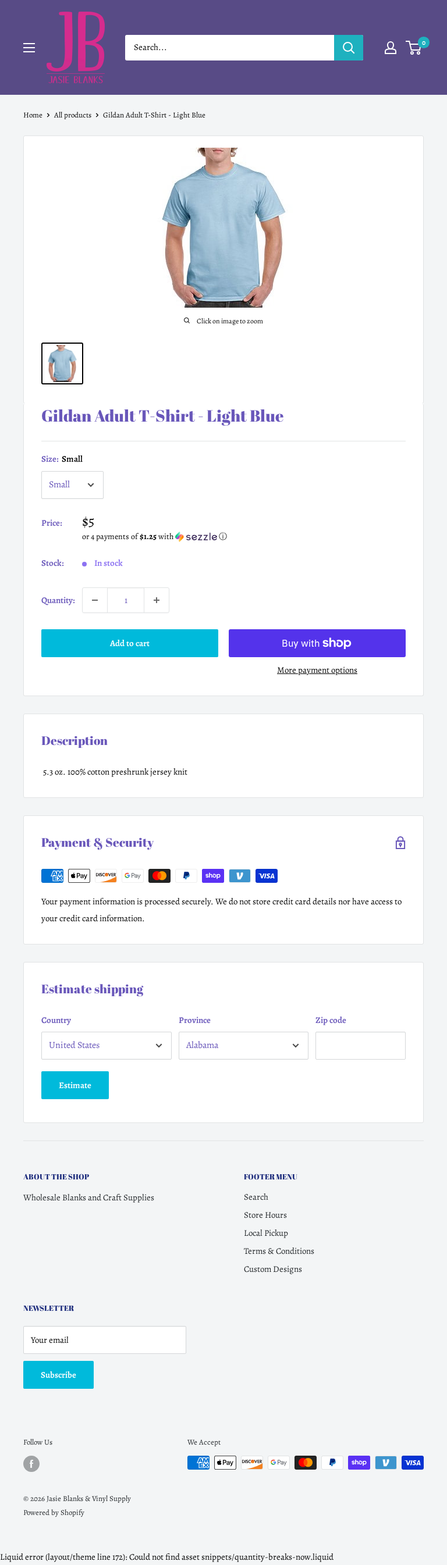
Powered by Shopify (53, 1512)
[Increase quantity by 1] (156, 600)
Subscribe (58, 1375)
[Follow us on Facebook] (31, 1464)
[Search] (348, 47)
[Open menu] (29, 47)
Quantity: (58, 600)
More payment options (317, 670)
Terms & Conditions (279, 1251)
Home (32, 115)
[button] (244, 536)
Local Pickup (266, 1233)
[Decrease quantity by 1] (95, 600)
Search (256, 1197)
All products (72, 115)
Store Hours (265, 1215)
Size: (62, 459)
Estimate (75, 1085)
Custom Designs (273, 1269)
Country (56, 1020)
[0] (414, 48)
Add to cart (130, 643)
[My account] (390, 47)
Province (195, 1020)
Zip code (330, 1020)
